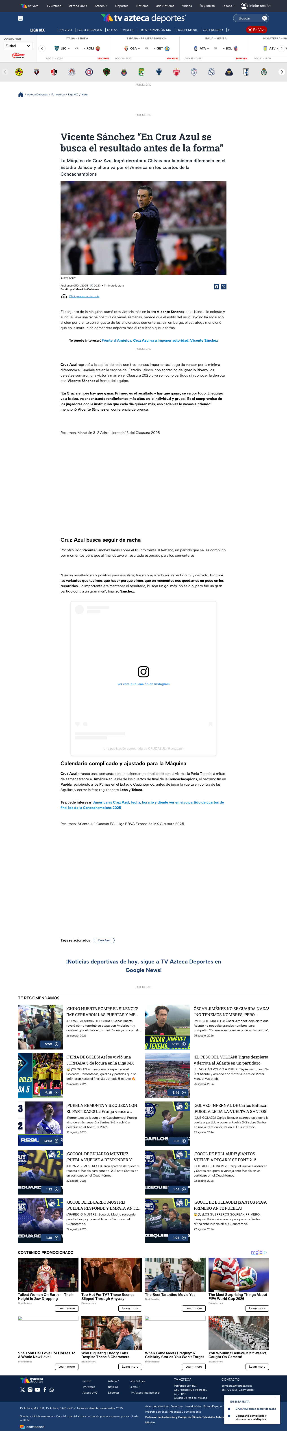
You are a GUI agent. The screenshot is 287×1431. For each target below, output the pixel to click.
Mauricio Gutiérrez (87, 289)
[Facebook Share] (216, 286)
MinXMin (103, 58)
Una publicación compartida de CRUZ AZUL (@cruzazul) (143, 748)
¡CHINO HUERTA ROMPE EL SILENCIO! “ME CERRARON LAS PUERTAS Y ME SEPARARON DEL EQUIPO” (102, 1012)
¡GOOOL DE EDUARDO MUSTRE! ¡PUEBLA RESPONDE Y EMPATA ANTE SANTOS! (102, 1205)
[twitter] (22, 1391)
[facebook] (45, 1391)
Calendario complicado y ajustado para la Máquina (251, 1417)
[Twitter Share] (223, 286)
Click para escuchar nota (84, 296)
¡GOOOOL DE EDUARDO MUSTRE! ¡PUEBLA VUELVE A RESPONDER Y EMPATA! (99, 1157)
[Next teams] (281, 72)
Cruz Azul (104, 940)
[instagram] (30, 1391)
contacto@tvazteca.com (237, 1385)
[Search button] (264, 18)
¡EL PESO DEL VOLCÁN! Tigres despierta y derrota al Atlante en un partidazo (231, 1060)
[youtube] (37, 1391)
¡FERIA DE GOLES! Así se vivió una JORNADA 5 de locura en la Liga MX (100, 1060)
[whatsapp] (51, 1391)
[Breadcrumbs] (22, 94)
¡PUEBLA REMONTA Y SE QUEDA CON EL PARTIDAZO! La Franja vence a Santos (101, 1108)
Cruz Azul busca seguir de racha (256, 1408)
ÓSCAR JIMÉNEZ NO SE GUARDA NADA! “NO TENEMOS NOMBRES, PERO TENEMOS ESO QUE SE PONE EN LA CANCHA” (231, 1012)
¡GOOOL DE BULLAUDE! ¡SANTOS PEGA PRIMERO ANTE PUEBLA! (230, 1205)
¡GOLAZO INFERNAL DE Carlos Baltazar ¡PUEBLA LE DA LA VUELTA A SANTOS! (231, 1108)
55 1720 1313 (229, 1389)
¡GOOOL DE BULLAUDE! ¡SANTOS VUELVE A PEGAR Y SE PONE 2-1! (225, 1156)
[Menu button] (36, 18)
